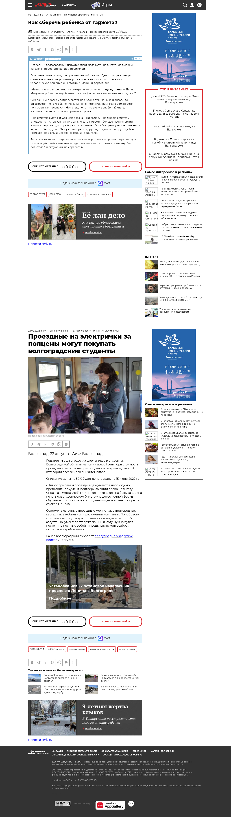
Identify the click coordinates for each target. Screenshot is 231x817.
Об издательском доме (114, 751)
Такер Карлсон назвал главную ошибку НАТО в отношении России (180, 274)
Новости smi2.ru (40, 244)
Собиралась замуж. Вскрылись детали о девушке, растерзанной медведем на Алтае (179, 203)
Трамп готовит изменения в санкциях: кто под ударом (175, 310)
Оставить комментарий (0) (115, 166)
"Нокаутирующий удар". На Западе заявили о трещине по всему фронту (180, 262)
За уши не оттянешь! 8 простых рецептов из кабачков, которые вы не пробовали (182, 412)
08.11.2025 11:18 (35, 14)
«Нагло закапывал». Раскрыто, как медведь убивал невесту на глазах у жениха (181, 436)
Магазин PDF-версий (162, 751)
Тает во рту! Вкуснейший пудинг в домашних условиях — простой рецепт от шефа (180, 447)
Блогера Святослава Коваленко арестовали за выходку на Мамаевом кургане (174, 113)
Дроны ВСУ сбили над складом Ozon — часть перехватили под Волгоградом (174, 99)
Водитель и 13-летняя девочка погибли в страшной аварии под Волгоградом (174, 142)
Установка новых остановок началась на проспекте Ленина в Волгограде (89, 588)
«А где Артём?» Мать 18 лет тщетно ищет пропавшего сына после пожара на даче (180, 471)
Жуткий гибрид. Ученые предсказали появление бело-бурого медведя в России (182, 179)
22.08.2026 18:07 (37, 330)
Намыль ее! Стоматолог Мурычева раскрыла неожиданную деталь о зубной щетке (180, 215)
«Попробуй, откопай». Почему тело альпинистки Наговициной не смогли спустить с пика (181, 424)
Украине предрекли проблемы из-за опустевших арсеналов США (180, 286)
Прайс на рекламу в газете (82, 751)
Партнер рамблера (82, 803)
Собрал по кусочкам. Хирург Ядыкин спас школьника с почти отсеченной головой (181, 227)
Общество (48, 37)
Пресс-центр (139, 751)
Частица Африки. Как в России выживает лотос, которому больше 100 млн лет (180, 191)
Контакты (57, 751)
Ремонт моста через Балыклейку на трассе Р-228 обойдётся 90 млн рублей (120, 678)
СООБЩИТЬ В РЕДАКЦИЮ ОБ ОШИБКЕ (122, 755)
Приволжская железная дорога (46, 435)
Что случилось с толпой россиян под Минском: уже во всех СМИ (181, 298)
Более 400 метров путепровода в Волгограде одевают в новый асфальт (62, 678)
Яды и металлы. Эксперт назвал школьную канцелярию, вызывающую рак (178, 459)
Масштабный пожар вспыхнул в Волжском (174, 128)
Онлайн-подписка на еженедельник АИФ (75, 755)
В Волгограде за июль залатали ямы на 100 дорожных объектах (119, 688)
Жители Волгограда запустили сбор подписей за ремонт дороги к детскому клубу (63, 689)
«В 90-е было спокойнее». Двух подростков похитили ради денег (180, 238)
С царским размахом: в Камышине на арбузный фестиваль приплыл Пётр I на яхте (174, 157)
